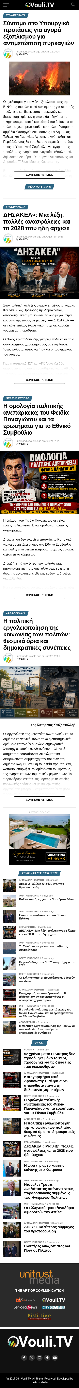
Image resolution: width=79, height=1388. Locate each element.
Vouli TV (23, 54)
